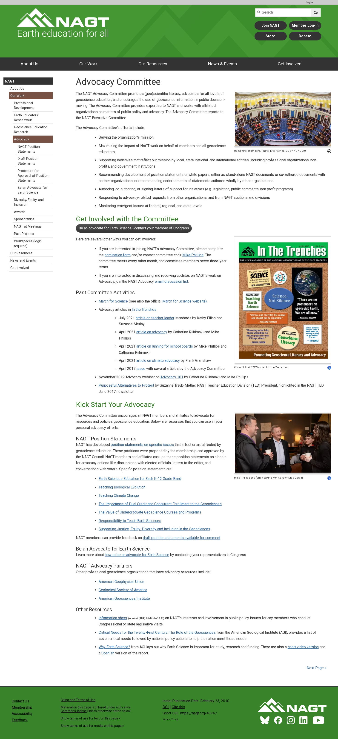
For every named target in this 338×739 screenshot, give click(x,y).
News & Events (222, 63)
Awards (19, 212)
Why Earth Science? (114, 647)
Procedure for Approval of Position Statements (33, 176)
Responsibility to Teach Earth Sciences (130, 521)
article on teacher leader (155, 318)
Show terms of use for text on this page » (90, 718)
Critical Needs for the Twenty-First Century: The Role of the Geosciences (157, 632)
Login (309, 2)
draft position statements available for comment (181, 538)
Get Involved (289, 63)
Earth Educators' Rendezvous (26, 117)
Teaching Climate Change (119, 495)
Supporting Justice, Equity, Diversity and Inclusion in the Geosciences (154, 529)
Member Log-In (305, 25)
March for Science (113, 301)
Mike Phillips (192, 255)
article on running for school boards (164, 346)
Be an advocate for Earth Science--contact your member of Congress (134, 228)
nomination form (118, 255)
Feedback (20, 720)
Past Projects (24, 234)
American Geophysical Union (121, 581)
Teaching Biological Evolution (122, 487)
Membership (22, 707)
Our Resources (152, 63)
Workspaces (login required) (28, 243)
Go (316, 12)
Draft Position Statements (28, 161)
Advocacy (21, 139)
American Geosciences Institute (124, 598)
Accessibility (22, 713)
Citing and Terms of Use (78, 700)
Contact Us (20, 701)
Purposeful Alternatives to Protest (126, 385)
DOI (166, 707)
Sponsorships (24, 219)
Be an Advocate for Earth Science (32, 190)
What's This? (170, 719)
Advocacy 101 (171, 377)
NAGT (10, 81)
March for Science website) (184, 301)
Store (270, 36)
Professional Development (24, 105)
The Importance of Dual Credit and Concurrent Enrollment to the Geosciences (160, 504)
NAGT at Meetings (27, 226)
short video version (303, 647)
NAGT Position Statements (29, 149)
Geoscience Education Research (31, 129)
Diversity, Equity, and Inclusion (29, 202)
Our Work (88, 63)
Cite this (178, 707)
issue (140, 368)
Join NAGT (270, 25)
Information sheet (113, 618)
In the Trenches (144, 309)
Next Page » (316, 668)
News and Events (23, 261)
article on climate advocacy (158, 360)
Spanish (107, 653)
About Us (29, 63)
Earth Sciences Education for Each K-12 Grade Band (140, 478)
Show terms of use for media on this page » (92, 726)
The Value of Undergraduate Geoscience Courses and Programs (150, 512)
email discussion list (171, 281)
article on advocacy (151, 332)
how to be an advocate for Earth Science (137, 555)
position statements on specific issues (142, 444)
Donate (305, 36)
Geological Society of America (123, 590)
